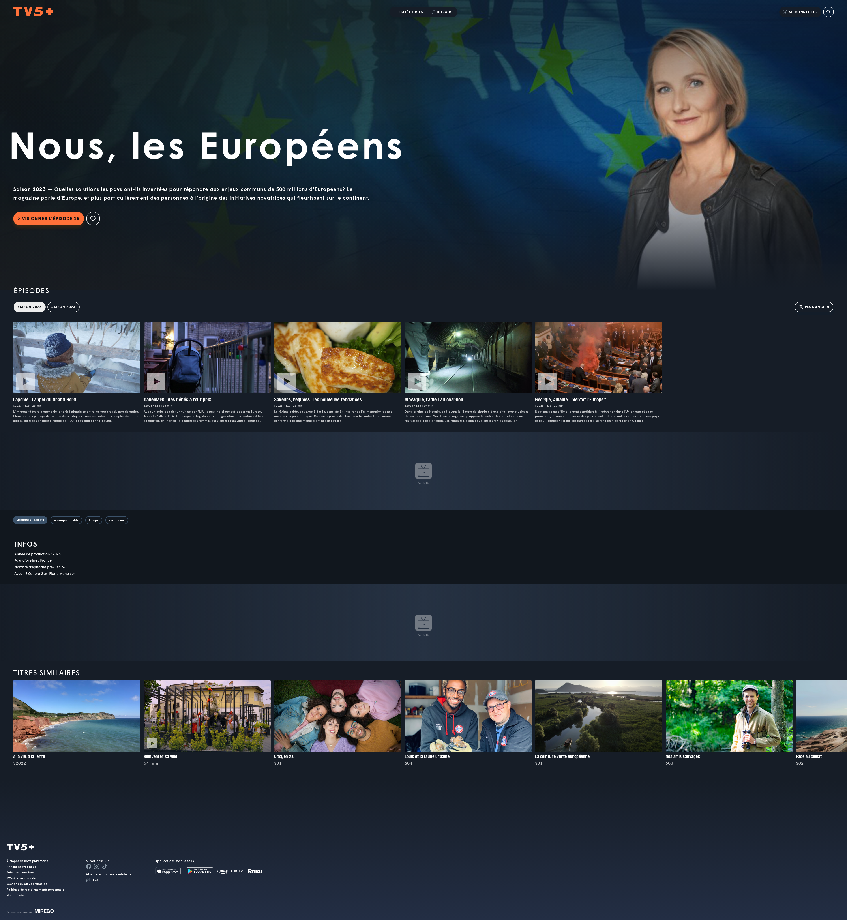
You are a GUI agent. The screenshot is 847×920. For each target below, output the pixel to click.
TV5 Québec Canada (21, 878)
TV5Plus (33, 12)
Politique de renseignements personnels (35, 889)
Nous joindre (16, 895)
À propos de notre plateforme (27, 861)
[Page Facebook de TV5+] (88, 866)
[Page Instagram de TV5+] (96, 866)
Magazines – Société (30, 519)
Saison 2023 (30, 307)
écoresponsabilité (66, 520)
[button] (408, 12)
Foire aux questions (20, 872)
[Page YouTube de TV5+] (104, 866)
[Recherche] (828, 12)
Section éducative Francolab (27, 884)
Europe (94, 520)
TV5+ (96, 880)
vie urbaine (117, 520)
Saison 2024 (63, 307)
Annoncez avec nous (21, 866)
